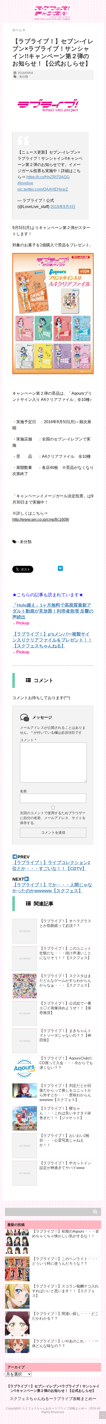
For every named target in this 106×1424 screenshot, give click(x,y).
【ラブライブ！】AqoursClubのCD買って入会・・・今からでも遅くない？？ (66, 1063)
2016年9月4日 (62, 207)
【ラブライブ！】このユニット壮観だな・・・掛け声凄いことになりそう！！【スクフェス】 (65, 953)
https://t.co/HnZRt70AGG (48, 177)
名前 (23, 791)
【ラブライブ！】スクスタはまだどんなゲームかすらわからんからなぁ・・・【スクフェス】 (65, 980)
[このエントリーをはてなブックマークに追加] (60, 568)
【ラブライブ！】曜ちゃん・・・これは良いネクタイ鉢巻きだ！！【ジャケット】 (65, 1113)
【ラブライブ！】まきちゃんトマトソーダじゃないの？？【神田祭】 (65, 1035)
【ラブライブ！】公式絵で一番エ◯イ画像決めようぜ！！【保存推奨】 (65, 1008)
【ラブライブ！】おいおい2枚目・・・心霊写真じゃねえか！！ (64, 1140)
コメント (28, 740)
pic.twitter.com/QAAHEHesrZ (43, 189)
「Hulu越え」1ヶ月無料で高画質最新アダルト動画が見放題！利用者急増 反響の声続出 (52, 611)
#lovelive (25, 183)
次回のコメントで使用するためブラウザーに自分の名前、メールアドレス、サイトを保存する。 (53, 818)
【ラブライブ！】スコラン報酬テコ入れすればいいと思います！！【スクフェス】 (65, 1291)
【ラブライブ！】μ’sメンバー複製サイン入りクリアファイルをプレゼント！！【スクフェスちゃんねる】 (52, 640)
